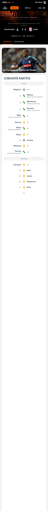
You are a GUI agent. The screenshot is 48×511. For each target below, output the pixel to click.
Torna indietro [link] (10, 14)
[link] (14, 8)
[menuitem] (16, 8)
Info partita (19, 41)
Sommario (7, 41)
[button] (41, 8)
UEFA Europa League (5, 7)
